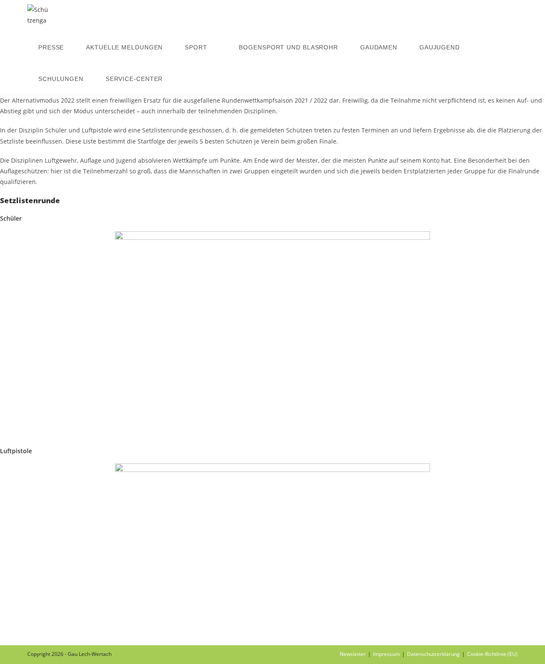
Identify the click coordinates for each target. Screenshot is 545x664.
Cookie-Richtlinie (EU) (492, 654)
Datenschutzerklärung (433, 654)
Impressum (386, 654)
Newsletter (353, 654)
